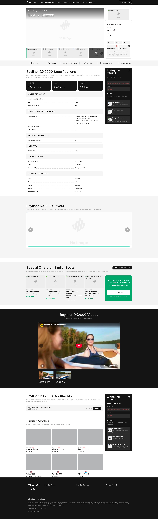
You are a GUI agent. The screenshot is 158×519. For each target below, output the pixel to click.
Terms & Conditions (32, 508)
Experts (84, 2)
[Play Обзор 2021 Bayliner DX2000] (64, 375)
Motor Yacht (112, 24)
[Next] (101, 27)
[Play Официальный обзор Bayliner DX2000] (46, 375)
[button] (65, 27)
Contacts (41, 499)
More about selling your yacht (118, 296)
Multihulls (67, 2)
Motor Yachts (46, 2)
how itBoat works (116, 54)
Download (97, 408)
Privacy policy (43, 508)
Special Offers (125, 2)
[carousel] (65, 32)
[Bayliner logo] (118, 14)
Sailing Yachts (57, 2)
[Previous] (29, 27)
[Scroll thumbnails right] (101, 53)
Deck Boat (110, 36)
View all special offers (122, 267)
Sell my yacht (118, 292)
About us (31, 499)
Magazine (92, 2)
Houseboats (76, 2)
